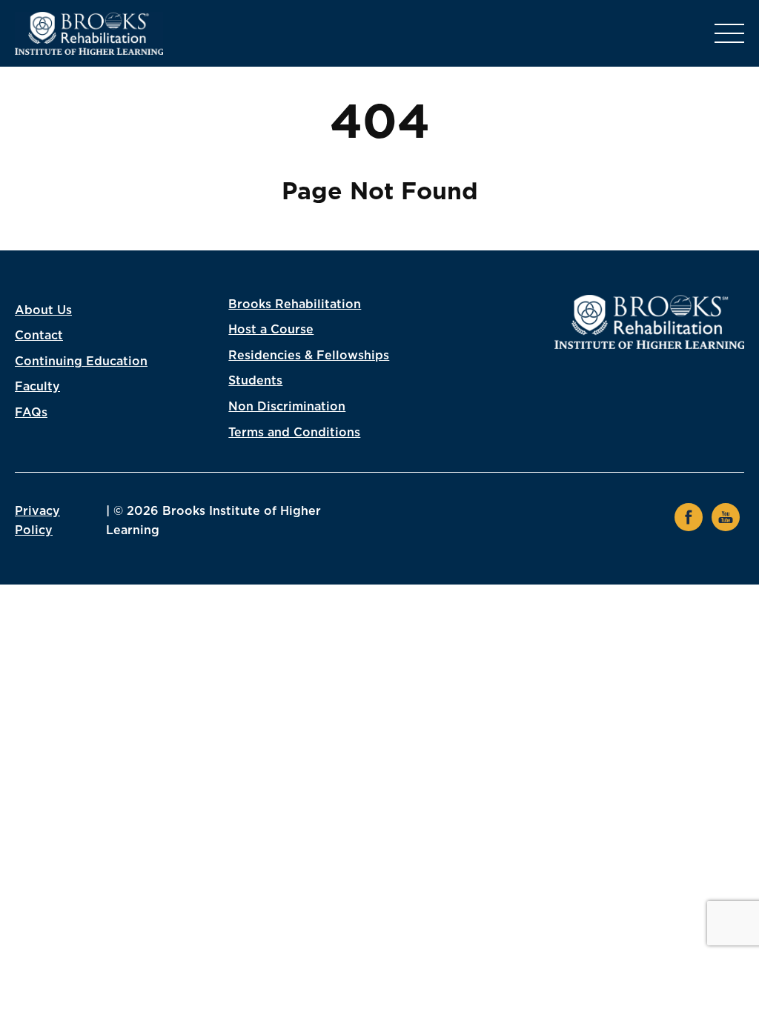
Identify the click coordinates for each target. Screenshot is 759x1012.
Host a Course (271, 330)
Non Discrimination (286, 407)
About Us (43, 310)
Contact (39, 336)
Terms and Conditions (294, 433)
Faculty (37, 387)
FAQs (31, 413)
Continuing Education (81, 361)
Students (255, 381)
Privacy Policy (37, 520)
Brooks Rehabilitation (294, 304)
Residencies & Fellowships (308, 356)
